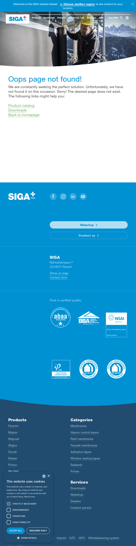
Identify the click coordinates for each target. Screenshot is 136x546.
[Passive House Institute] (61, 369)
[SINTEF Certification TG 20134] (116, 369)
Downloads (17, 110)
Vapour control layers (84, 432)
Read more (29, 496)
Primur (12, 465)
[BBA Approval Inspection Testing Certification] (88, 318)
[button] (53, 196)
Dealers (75, 501)
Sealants (76, 465)
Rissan (12, 458)
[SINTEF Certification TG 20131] (88, 369)
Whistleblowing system (103, 538)
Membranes (78, 426)
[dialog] (28, 507)
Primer (74, 471)
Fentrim (13, 426)
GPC (82, 538)
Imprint (61, 538)
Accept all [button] (15, 530)
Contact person (80, 507)
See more (13, 471)
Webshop (87, 224)
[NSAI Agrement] (116, 325)
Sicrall (12, 452)
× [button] (48, 476)
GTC (72, 538)
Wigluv (12, 445)
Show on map (59, 273)
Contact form (58, 277)
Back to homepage (23, 114)
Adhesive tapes (80, 452)
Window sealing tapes (85, 458)
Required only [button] (38, 530)
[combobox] (44, 476)
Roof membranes (81, 439)
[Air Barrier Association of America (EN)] (61, 317)
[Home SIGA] (17, 18)
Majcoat (13, 439)
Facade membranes (83, 445)
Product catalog (21, 105)
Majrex (12, 432)
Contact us (87, 235)
